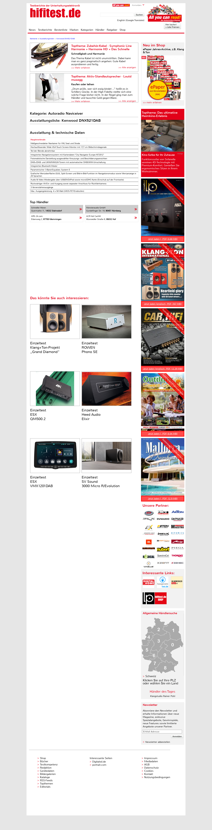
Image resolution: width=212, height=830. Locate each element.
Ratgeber (112, 30)
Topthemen (46, 783)
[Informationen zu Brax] (148, 520)
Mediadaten (151, 761)
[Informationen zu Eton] (163, 528)
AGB (147, 764)
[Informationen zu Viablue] (148, 564)
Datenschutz (151, 767)
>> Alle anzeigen (127, 67)
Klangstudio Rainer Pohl (162, 696)
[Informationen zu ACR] (148, 513)
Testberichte (45, 30)
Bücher (44, 761)
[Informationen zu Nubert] (163, 550)
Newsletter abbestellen (157, 741)
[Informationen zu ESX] (148, 528)
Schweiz (150, 676)
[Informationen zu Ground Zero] (148, 535)
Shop (122, 30)
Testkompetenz (49, 764)
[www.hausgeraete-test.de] (163, 590)
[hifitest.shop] (161, 606)
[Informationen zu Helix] (163, 535)
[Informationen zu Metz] (177, 542)
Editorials (45, 786)
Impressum (150, 758)
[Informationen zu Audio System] (163, 513)
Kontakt (148, 774)
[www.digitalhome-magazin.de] (148, 590)
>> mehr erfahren (152, 102)
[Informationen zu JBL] (148, 542)
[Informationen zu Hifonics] (177, 535)
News (32, 30)
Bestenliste (60, 30)
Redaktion (45, 767)
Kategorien (87, 30)
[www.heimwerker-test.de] (177, 590)
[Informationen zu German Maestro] (177, 528)
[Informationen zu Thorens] (177, 557)
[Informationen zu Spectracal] (163, 557)
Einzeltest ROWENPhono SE (90, 347)
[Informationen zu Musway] (148, 550)
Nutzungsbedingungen (157, 777)
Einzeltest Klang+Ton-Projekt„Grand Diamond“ (45, 347)
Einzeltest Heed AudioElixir (91, 414)
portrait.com (99, 765)
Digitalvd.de (99, 761)
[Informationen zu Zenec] (177, 564)
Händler (99, 30)
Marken (74, 30)
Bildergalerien (48, 774)
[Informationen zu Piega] (177, 550)
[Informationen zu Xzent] (163, 564)
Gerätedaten (47, 771)
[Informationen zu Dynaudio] (163, 520)
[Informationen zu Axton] (177, 513)
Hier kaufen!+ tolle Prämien (172, 25)
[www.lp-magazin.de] (148, 606)
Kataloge (45, 777)
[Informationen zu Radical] (148, 557)
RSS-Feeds (46, 780)
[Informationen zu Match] (163, 542)
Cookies (148, 771)
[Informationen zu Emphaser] (177, 520)
